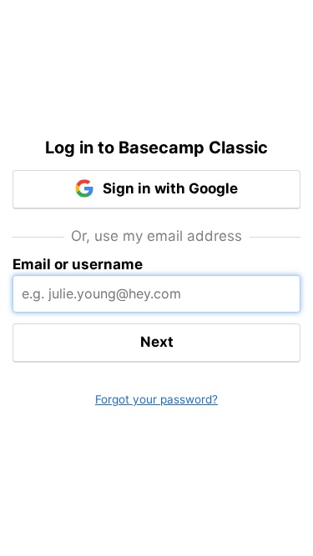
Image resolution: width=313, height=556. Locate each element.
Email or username (78, 264)
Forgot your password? (156, 399)
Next (157, 341)
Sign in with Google (168, 188)
